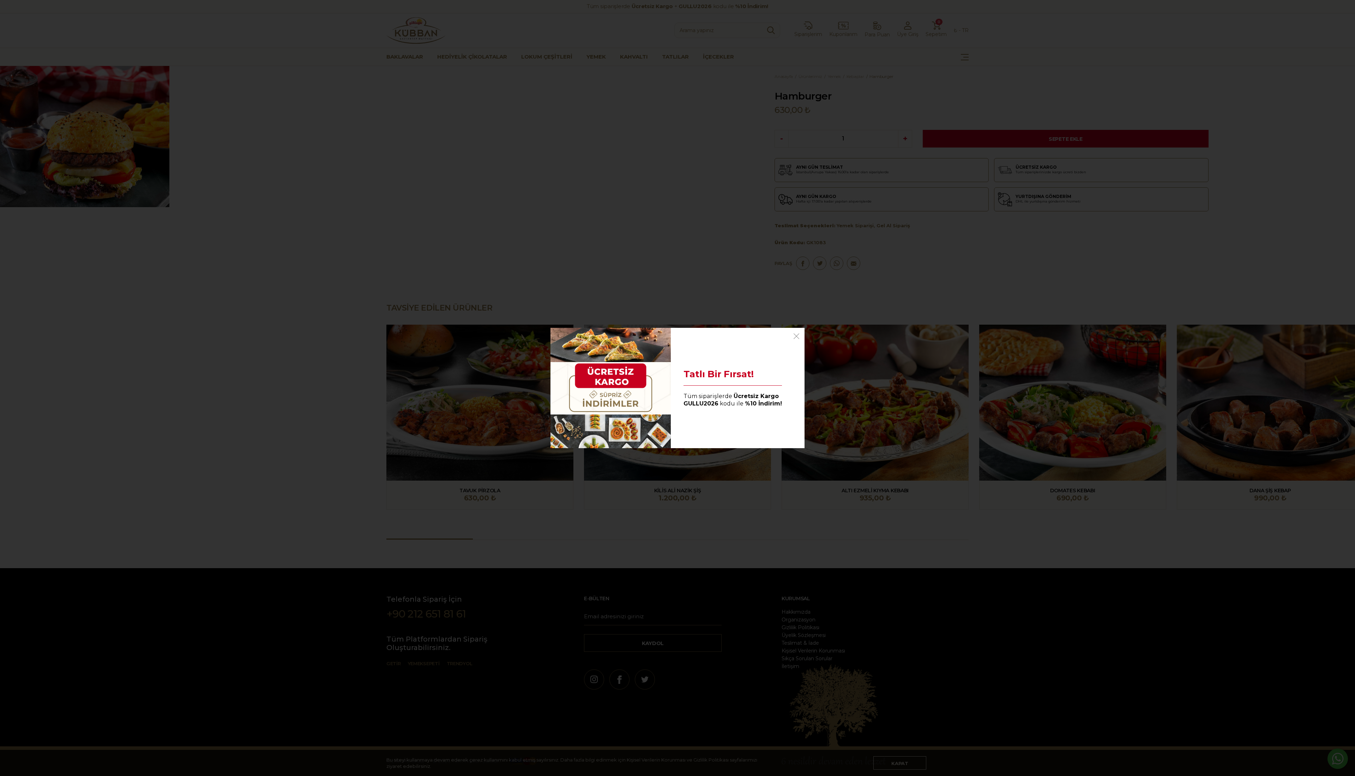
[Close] (796, 335)
